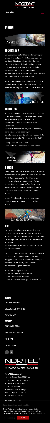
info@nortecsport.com (13, 400)
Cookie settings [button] (9, 418)
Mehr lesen (41, 413)
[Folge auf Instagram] (11, 352)
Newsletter (10, 345)
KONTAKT (9, 339)
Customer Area (12, 326)
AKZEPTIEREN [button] (23, 418)
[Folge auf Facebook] (7, 352)
